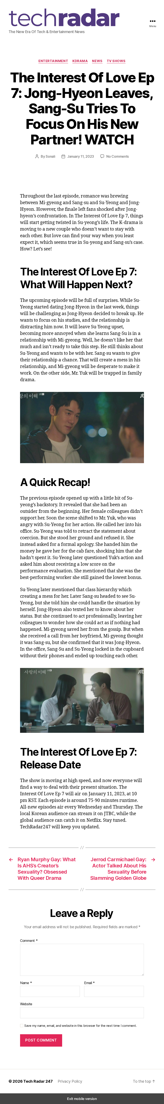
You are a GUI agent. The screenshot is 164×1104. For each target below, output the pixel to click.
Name (26, 983)
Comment (29, 941)
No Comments (117, 156)
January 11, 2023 (80, 156)
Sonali (50, 156)
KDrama (80, 61)
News (97, 61)
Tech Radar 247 (38, 1081)
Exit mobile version (82, 1099)
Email (89, 983)
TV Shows (116, 61)
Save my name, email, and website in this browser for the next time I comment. (80, 1026)
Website (26, 1004)
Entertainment (53, 61)
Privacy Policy (70, 1081)
